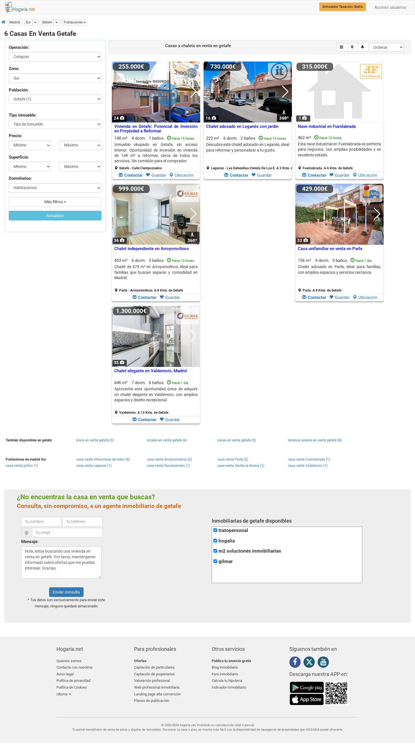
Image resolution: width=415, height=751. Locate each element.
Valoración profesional (152, 680)
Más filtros (54, 202)
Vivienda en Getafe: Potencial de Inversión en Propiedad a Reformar (156, 129)
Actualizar (55, 215)
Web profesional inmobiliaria (157, 687)
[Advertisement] (247, 243)
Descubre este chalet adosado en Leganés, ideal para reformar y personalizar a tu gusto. (247, 147)
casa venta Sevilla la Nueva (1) (240, 466)
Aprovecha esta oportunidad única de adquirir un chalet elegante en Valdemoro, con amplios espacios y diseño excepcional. (156, 394)
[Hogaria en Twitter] (310, 663)
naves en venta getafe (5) (236, 440)
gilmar (226, 561)
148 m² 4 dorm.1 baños (156, 153)
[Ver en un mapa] (352, 47)
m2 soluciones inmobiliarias (250, 551)
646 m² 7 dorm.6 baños (156, 397)
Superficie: (19, 157)
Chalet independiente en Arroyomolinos (151, 248)
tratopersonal (233, 530)
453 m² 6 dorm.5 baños (156, 275)
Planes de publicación (151, 701)
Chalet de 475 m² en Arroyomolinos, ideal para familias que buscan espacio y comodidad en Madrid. (156, 272)
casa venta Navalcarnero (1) (168, 466)
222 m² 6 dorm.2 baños (250, 153)
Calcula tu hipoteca (227, 680)
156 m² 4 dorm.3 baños (339, 275)
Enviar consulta (66, 592)
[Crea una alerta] (363, 47)
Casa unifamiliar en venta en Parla (330, 248)
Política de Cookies (71, 687)
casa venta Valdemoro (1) (307, 466)
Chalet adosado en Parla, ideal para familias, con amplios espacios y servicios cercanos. (339, 269)
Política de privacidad (73, 680)
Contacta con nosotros (74, 667)
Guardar (158, 175)
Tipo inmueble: (22, 115)
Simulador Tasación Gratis (342, 7)
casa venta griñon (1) (22, 466)
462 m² (339, 152)
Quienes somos (69, 661)
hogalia (227, 541)
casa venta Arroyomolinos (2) (169, 459)
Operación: (19, 47)
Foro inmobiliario (225, 674)
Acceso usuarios (390, 7)
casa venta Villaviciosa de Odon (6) (103, 459)
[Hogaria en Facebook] (296, 662)
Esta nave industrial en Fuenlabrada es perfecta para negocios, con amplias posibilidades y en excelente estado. (339, 149)
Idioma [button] (62, 694)
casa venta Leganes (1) (94, 466)
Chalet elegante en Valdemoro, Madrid (150, 370)
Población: (19, 90)
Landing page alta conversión (157, 694)
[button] (75, 22)
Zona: (14, 68)
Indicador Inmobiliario (229, 687)
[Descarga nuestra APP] (319, 693)
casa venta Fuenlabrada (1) (309, 459)
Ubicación (184, 175)
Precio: (15, 135)
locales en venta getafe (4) (167, 440)
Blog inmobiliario (225, 667)
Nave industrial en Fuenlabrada (327, 126)
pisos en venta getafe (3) (95, 440)
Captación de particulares (154, 667)
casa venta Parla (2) (232, 459)
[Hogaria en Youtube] (325, 662)
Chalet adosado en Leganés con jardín (242, 126)
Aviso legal (65, 674)
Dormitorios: (20, 178)
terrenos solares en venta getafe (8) (315, 440)
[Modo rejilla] (342, 47)
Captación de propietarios (154, 674)
